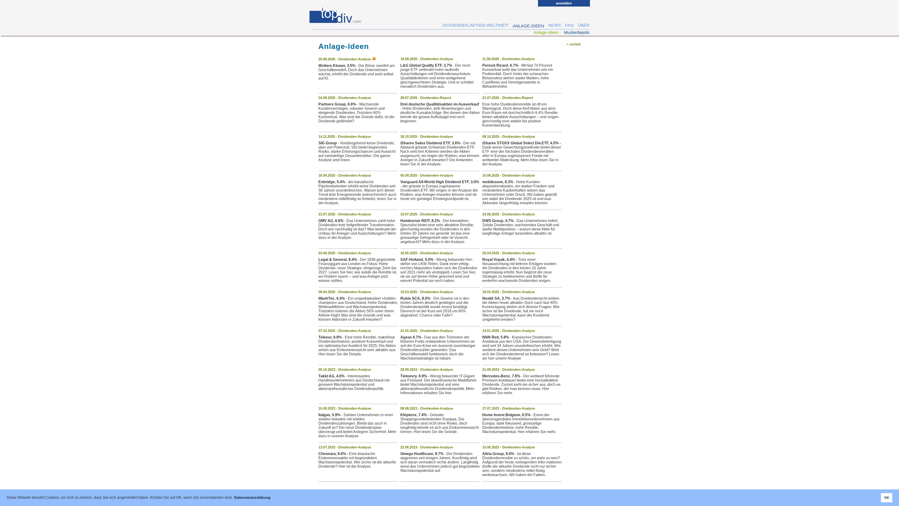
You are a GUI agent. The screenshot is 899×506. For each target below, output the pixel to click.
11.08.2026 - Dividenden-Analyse (508, 59)
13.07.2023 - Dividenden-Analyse (344, 447)
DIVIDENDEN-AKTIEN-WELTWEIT (475, 25)
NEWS (554, 25)
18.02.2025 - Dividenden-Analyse (508, 292)
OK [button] (886, 497)
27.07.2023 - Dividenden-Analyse (508, 408)
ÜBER (584, 25)
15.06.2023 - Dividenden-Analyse (508, 447)
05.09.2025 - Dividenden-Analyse (426, 175)
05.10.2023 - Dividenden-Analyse (344, 369)
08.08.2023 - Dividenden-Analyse (426, 408)
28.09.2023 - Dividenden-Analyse (426, 369)
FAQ (569, 25)
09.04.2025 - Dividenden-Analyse (344, 292)
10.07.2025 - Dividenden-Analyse (426, 214)
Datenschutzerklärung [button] (252, 497)
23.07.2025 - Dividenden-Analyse (344, 214)
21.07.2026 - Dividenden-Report (507, 98)
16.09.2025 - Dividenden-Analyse (344, 175)
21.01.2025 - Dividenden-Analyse (426, 331)
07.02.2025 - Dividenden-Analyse (344, 331)
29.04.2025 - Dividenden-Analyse (508, 253)
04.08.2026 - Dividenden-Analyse (344, 98)
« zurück (574, 44)
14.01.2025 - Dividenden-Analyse (508, 331)
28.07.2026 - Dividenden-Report (425, 98)
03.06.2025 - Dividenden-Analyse (344, 253)
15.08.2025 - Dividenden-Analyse (508, 175)
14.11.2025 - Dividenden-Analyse (344, 136)
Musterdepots (577, 32)
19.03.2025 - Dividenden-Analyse (426, 292)
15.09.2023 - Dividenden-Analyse (344, 408)
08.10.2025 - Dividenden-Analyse (508, 136)
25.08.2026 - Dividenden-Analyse (345, 59)
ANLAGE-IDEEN (528, 26)
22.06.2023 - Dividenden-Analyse (426, 447)
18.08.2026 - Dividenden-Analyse (426, 59)
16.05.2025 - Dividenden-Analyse (426, 253)
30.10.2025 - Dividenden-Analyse (426, 136)
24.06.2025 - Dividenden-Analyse (508, 214)
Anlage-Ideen (547, 32)
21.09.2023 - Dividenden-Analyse (508, 369)
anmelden (564, 3)
